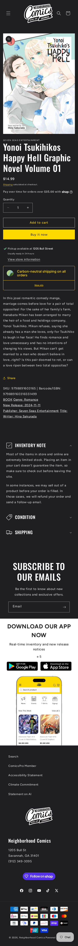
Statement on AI (20, 794)
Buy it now (39, 234)
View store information (24, 259)
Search (13, 756)
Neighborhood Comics (32, 937)
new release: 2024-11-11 (22, 405)
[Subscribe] (64, 607)
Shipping (8, 184)
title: (64, 411)
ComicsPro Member (22, 766)
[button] (8, 13)
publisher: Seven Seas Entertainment (31, 411)
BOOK (7, 399)
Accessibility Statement (25, 775)
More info (39, 285)
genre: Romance (25, 399)
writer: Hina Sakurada (20, 416)
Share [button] (11, 378)
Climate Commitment (23, 784)
